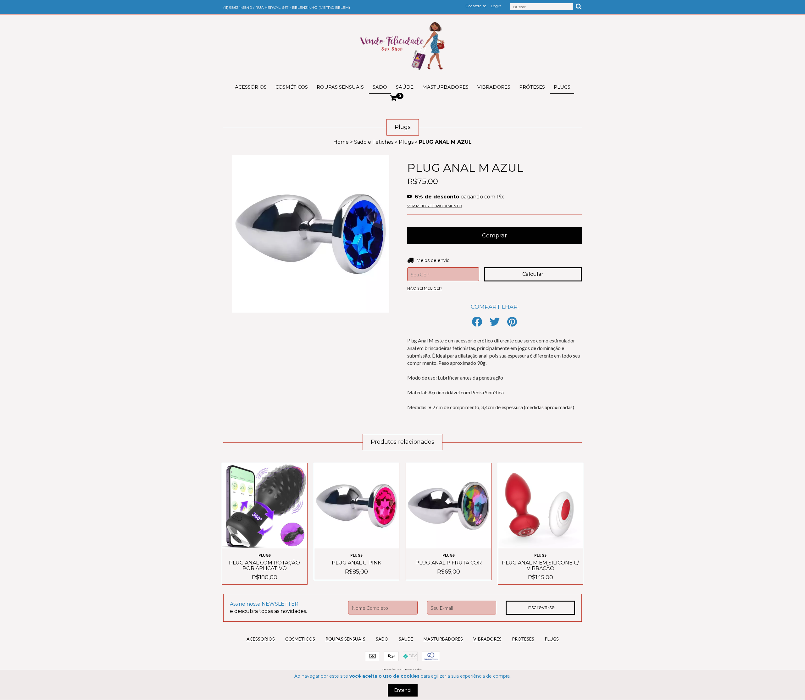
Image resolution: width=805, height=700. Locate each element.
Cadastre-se (475, 5)
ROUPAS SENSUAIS (340, 87)
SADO (380, 87)
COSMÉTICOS (291, 87)
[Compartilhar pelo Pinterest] (512, 322)
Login (496, 5)
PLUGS (562, 87)
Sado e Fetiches (373, 142)
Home (341, 142)
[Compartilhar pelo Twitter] (495, 322)
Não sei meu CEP (424, 288)
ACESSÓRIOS (251, 87)
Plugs (406, 142)
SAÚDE (405, 87)
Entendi (402, 690)
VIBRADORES (493, 87)
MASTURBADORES (445, 87)
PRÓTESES (532, 87)
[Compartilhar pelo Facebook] (477, 322)
